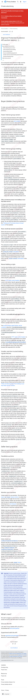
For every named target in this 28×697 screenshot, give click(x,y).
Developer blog (4, 667)
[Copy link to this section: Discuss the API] (12, 624)
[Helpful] (10, 31)
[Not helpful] (12, 31)
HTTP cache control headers (12, 280)
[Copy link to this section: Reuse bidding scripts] (16, 264)
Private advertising (7, 6)
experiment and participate (12, 635)
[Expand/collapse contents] (9, 44)
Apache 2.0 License (22, 654)
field (17, 562)
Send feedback (6, 34)
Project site (3, 675)
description (11, 251)
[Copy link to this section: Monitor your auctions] (17, 492)
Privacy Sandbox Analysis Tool (8, 682)
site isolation (17, 121)
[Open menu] (2, 1)
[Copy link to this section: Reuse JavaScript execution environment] (24, 229)
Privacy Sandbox (4, 28)
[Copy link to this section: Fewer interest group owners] (21, 115)
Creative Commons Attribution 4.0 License (17, 653)
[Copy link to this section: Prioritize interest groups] (19, 390)
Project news (4, 669)
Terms (2, 690)
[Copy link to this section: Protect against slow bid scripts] (23, 526)
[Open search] (18, 2)
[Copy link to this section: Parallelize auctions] (15, 456)
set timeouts (13, 504)
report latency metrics (10, 497)
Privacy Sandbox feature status (8, 21)
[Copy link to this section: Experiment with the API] (18, 632)
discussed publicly (14, 628)
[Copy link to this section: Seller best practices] (19, 447)
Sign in (24, 1)
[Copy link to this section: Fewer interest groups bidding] (22, 149)
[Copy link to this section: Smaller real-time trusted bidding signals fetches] (12, 353)
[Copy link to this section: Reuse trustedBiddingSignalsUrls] (2, 316)
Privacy (7, 690)
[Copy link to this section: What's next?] (12, 614)
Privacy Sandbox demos (6, 684)
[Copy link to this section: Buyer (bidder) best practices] (2, 104)
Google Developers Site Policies (15, 656)
